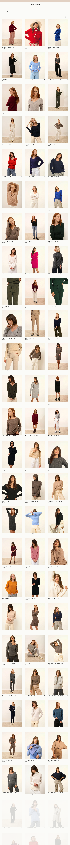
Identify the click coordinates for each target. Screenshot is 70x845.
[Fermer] (68, 1)
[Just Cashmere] (35, 4)
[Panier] (67, 4)
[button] (62, 17)
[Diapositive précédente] (3, 33)
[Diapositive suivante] (20, 33)
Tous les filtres (43, 17)
